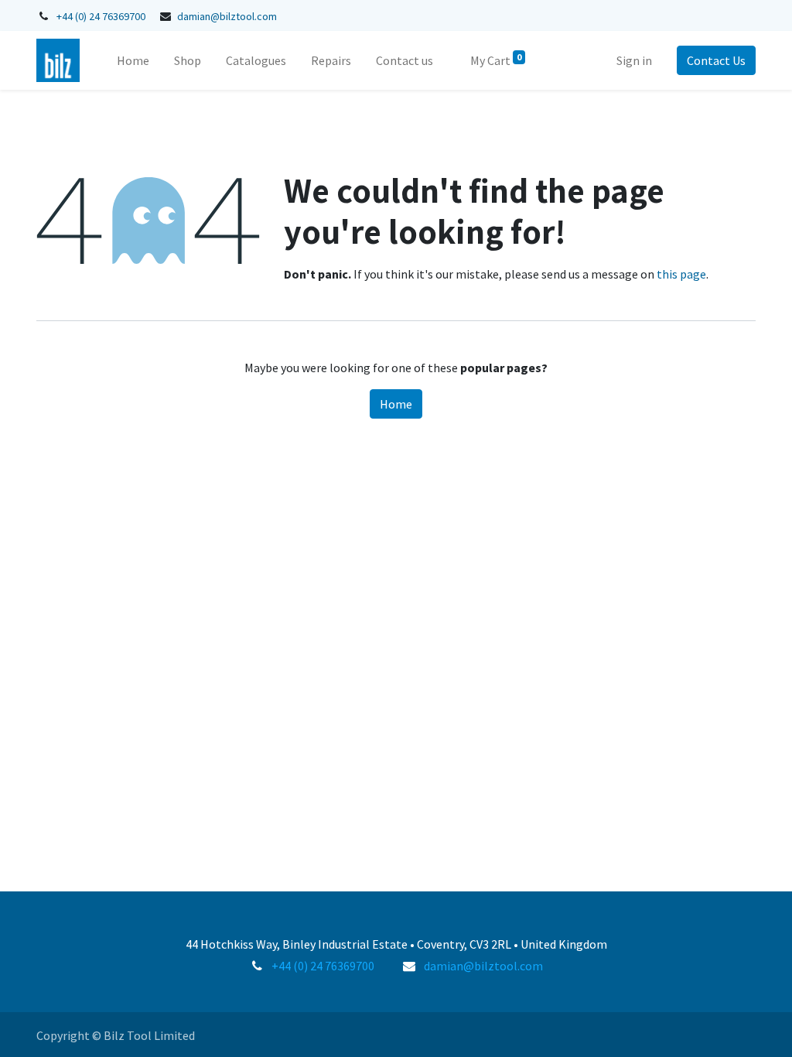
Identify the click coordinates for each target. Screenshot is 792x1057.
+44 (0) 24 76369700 (100, 16)
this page (681, 274)
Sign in (634, 60)
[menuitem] (133, 60)
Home (396, 404)
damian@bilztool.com (227, 16)
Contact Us (716, 60)
